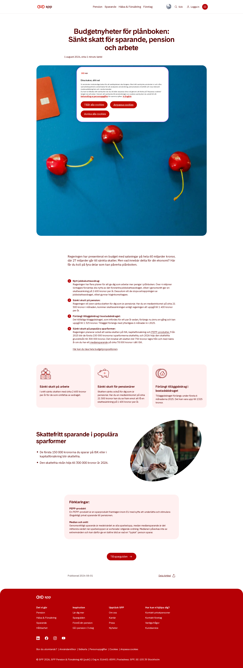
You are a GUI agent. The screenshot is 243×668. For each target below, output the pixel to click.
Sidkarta (82, 649)
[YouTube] (63, 639)
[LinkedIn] (38, 639)
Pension (97, 7)
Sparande (110, 7)
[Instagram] (55, 639)
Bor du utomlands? (46, 649)
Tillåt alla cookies (94, 105)
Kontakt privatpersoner (157, 612)
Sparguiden (79, 617)
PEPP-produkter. (160, 332)
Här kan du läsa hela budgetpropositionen (95, 349)
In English (127, 96)
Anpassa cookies (129, 649)
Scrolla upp (237, 662)
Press (112, 622)
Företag (147, 7)
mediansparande (99, 342)
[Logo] (45, 7)
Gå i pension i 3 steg (83, 628)
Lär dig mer (78, 612)
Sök (180, 6)
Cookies (114, 649)
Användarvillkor (67, 649)
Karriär (112, 617)
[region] (122, 94)
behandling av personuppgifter (94, 96)
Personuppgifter (98, 649)
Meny (205, 7)
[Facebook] (46, 639)
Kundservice (151, 628)
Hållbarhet (42, 628)
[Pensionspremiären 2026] (169, 6)
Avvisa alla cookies (95, 114)
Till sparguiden (119, 556)
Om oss (113, 612)
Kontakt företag (153, 617)
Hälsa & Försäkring (130, 7)
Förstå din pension (82, 622)
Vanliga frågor (152, 622)
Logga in (195, 6)
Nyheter (113, 628)
